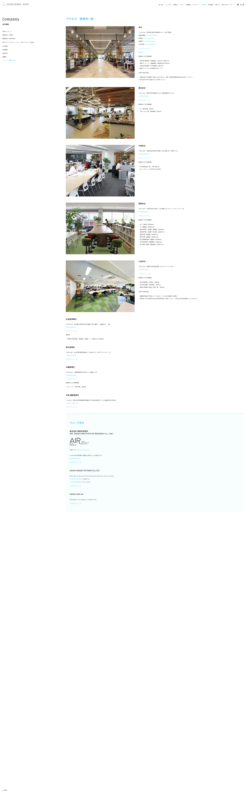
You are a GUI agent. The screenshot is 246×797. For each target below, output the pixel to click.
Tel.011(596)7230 (71, 327)
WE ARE (161, 5)
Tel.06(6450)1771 (143, 212)
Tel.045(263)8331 (143, 96)
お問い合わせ (225, 4)
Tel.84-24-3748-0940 (76, 479)
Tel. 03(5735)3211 (149, 38)
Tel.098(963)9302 (71, 375)
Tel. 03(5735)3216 (150, 44)
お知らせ (217, 4)
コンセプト (169, 4)
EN (234, 4)
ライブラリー (196, 4)
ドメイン (182, 4)
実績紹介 (175, 4)
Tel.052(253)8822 (143, 154)
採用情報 (210, 4)
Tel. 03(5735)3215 (149, 41)
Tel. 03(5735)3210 (152, 35)
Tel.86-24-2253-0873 (72, 403)
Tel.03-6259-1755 (75, 458)
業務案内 (188, 4)
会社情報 (203, 4)
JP (231, 4)
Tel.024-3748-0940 (75, 482)
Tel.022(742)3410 (71, 355)
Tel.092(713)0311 (143, 269)
